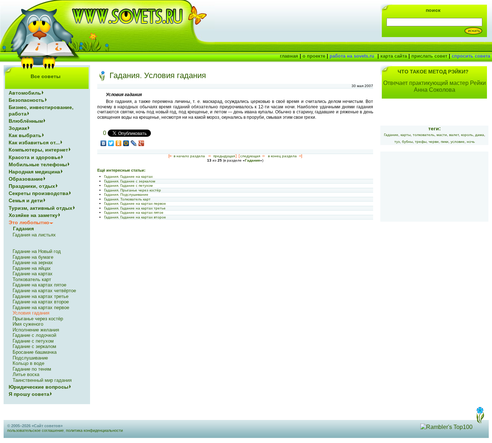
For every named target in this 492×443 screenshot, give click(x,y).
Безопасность (26, 100)
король (467, 135)
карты (406, 135)
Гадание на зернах (33, 262)
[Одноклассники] (118, 143)
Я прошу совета (29, 394)
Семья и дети (26, 200)
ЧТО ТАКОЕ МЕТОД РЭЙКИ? (433, 71)
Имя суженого (28, 324)
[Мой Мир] (126, 143)
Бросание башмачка (35, 352)
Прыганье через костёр (38, 318)
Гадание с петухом (33, 341)
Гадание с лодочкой (34, 335)
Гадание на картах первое (41, 307)
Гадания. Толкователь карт (127, 199)
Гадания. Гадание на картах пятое (134, 212)
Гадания (252, 160)
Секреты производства (38, 193)
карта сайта (393, 56)
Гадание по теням (32, 369)
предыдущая (224, 156)
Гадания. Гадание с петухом (128, 185)
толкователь (423, 135)
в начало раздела (189, 156)
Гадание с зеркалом (34, 346)
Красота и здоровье (35, 157)
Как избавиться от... (34, 142)
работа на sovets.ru (352, 56)
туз (397, 142)
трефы (420, 142)
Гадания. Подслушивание (126, 194)
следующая (250, 156)
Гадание (391, 135)
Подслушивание (30, 358)
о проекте (314, 56)
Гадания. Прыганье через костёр (132, 190)
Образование (26, 179)
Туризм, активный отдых (40, 208)
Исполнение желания (36, 330)
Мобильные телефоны (38, 164)
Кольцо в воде (28, 363)
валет (454, 135)
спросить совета (471, 56)
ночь (471, 142)
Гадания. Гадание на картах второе (135, 217)
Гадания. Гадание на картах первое (135, 203)
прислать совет (429, 56)
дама (479, 135)
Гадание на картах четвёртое (44, 290)
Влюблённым (26, 121)
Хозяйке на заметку (33, 215)
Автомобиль (25, 93)
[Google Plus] (141, 143)
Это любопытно (29, 222)
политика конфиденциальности (94, 430)
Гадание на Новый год (37, 251)
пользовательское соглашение (35, 430)
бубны (407, 142)
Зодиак (18, 128)
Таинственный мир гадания (42, 380)
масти (442, 135)
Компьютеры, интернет (38, 150)
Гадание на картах (33, 273)
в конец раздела (282, 156)
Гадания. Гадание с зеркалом (129, 181)
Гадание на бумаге (33, 257)
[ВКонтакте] (103, 143)
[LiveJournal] (134, 143)
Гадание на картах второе (41, 301)
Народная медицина (34, 172)
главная (289, 56)
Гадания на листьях (34, 235)
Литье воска (26, 374)
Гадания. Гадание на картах (128, 176)
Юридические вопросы (38, 387)
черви (434, 142)
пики (444, 142)
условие (458, 142)
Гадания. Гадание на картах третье (135, 208)
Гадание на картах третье (40, 296)
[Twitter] (111, 143)
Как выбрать (25, 135)
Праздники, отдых (32, 186)
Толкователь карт (32, 279)
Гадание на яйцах (32, 268)
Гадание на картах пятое (39, 285)
